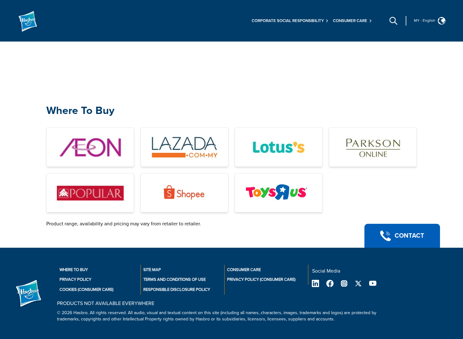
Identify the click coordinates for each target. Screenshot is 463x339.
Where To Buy (80, 110)
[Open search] (393, 20)
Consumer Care (244, 269)
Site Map (152, 269)
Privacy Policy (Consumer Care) (261, 279)
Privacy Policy (75, 279)
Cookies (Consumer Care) (86, 289)
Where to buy (74, 269)
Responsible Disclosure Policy (176, 289)
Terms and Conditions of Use (174, 279)
